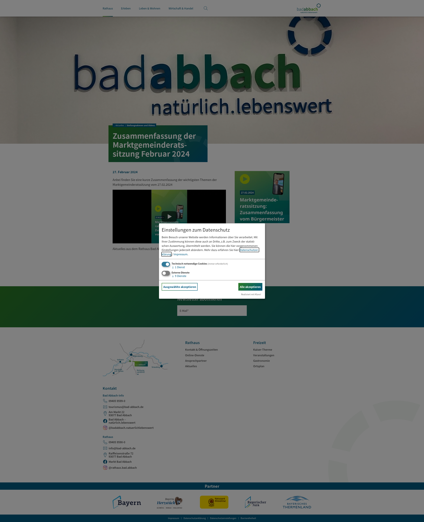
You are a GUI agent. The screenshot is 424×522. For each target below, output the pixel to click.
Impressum (180, 254)
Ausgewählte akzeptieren (179, 287)
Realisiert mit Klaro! (251, 294)
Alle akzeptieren (250, 287)
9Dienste (179, 276)
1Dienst (178, 267)
